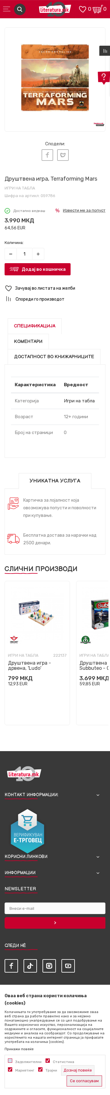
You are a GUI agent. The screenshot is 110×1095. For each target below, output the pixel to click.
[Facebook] (47, 155)
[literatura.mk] (55, 10)
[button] (55, 288)
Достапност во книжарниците (54, 357)
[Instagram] (49, 966)
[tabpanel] (55, 78)
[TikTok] (30, 966)
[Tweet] (63, 155)
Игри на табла (20, 188)
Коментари (28, 341)
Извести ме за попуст (84, 210)
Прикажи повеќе (19, 1049)
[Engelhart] (14, 639)
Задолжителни (28, 1062)
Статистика (63, 1062)
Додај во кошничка (44, 269)
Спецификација (34, 326)
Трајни (51, 1070)
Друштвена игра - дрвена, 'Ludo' (29, 665)
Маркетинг (24, 1070)
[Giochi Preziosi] (85, 639)
